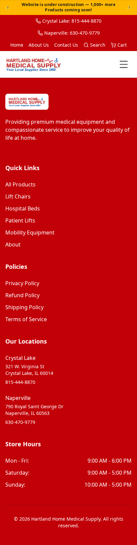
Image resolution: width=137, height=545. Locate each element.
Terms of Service (26, 319)
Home (16, 45)
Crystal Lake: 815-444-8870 (71, 21)
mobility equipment (30, 232)
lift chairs (18, 196)
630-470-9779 (20, 422)
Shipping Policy (24, 307)
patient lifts (20, 220)
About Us (39, 45)
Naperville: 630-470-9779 (72, 33)
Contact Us (66, 45)
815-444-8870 (20, 382)
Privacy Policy (22, 283)
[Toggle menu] (124, 64)
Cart (122, 45)
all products (20, 184)
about (13, 244)
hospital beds (22, 208)
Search (97, 45)
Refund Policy (22, 295)
